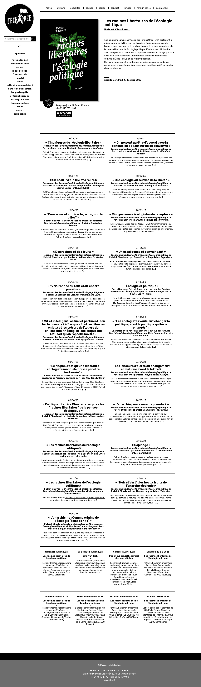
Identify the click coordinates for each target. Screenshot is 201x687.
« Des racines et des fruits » (73, 251)
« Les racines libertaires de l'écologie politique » (73, 484)
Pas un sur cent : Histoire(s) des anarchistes (124, 557)
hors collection (20, 60)
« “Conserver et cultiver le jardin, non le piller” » (73, 215)
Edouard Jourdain (97, 538)
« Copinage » (141, 445)
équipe (102, 8)
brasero (20, 110)
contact (115, 8)
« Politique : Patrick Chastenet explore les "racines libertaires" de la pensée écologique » (73, 407)
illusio (20, 81)
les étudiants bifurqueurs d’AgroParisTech (149, 500)
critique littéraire (19, 96)
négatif (20, 78)
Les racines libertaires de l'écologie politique (56, 557)
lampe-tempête (19, 92)
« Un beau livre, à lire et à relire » (73, 180)
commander (162, 8)
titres (49, 8)
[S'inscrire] (33, 38)
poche (19, 107)
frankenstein (20, 74)
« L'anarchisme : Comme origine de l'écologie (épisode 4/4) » (73, 519)
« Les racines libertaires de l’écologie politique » (73, 446)
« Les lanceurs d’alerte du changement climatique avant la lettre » (141, 367)
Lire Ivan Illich (90, 556)
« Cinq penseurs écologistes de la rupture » (141, 214)
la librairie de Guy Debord (20, 85)
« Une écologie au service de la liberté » (141, 180)
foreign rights (144, 8)
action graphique (20, 99)
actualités (75, 8)
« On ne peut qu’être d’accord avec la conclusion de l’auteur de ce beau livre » (141, 144)
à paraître (19, 53)
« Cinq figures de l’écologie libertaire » (73, 142)
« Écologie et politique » (141, 286)
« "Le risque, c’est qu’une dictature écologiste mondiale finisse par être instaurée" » (73, 369)
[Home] (20, 17)
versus (19, 67)
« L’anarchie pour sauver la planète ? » (141, 404)
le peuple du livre (20, 103)
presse (127, 8)
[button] (69, 60)
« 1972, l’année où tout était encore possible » (73, 287)
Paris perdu (20, 114)
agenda (89, 8)
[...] (89, 160)
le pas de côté (19, 71)
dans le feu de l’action (19, 89)
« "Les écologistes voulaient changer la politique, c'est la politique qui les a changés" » (141, 324)
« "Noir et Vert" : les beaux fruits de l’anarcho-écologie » (141, 484)
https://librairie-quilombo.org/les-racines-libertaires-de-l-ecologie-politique (85, 114)
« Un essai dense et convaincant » (141, 251)
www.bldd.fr (109, 680)
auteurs (61, 8)
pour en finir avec (20, 63)
